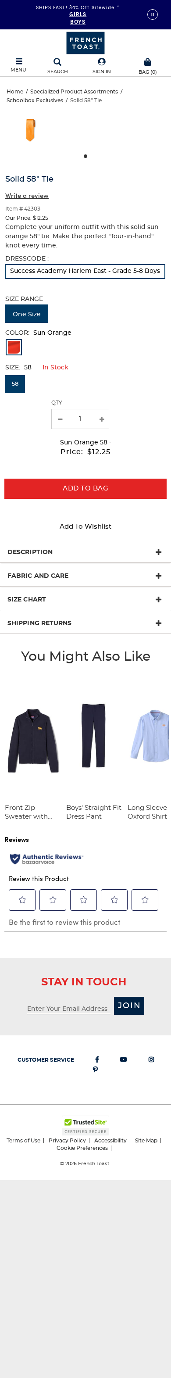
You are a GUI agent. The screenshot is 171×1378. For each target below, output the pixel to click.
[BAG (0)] (148, 61)
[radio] (85, 272)
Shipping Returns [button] (39, 623)
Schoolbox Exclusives (35, 100)
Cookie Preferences (82, 1148)
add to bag (85, 488)
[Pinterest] (95, 1071)
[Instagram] (151, 1061)
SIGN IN (102, 71)
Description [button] (30, 552)
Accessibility (110, 1140)
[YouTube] (123, 1061)
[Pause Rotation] (152, 14)
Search (57, 71)
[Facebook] (97, 1061)
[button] (102, 66)
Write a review (27, 195)
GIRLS (78, 13)
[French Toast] (85, 42)
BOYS (78, 21)
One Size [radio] (27, 314)
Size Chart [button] (26, 600)
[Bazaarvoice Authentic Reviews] (47, 859)
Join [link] (129, 1006)
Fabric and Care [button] (38, 576)
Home (15, 91)
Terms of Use (23, 1140)
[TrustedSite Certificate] (85, 1125)
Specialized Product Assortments (74, 91)
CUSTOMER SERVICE (46, 1060)
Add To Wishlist (85, 526)
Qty (56, 402)
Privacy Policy (67, 1140)
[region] (85, 133)
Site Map (146, 1140)
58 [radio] (15, 384)
